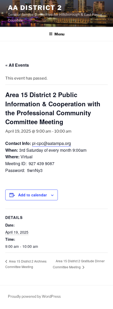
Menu (59, 34)
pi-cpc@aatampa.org (51, 143)
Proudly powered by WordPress (34, 296)
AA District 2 (35, 8)
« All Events (17, 65)
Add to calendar (32, 194)
